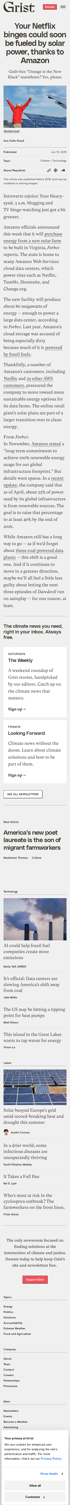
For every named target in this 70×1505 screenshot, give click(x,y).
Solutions (10, 1317)
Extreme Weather (14, 1328)
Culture (36, 857)
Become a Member (16, 1421)
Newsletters (11, 1410)
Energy (8, 1306)
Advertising (11, 1427)
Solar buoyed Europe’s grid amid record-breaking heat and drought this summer (34, 1116)
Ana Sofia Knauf (14, 140)
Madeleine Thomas (16, 857)
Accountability (13, 1322)
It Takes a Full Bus (21, 1176)
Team (7, 1364)
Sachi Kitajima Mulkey (18, 1164)
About (7, 1358)
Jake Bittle (10, 997)
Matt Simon (11, 1022)
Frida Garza (11, 1214)
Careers (9, 1375)
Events (8, 1416)
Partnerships (12, 1380)
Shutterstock (11, 131)
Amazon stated (46, 443)
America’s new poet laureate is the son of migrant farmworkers (32, 839)
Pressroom (11, 1386)
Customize (32, 1497)
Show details (49, 1473)
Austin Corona (20, 1132)
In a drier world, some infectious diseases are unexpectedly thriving (25, 1151)
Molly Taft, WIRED (15, 966)
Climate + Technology (53, 160)
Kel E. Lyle (10, 1183)
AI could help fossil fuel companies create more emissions (27, 951)
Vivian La (9, 1047)
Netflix (10, 378)
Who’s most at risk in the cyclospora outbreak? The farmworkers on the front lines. (34, 1201)
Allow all (35, 1485)
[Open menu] (63, 7)
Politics (8, 1312)
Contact (9, 1369)
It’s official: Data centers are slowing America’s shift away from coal (32, 984)
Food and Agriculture (17, 1333)
